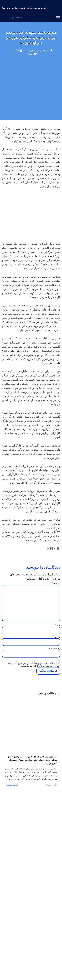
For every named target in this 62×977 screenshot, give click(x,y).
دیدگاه (55, 583)
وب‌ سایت (54, 648)
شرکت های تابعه (32, 50)
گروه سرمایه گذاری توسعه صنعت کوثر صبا (24, 7)
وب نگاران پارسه (31, 971)
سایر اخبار (45, 50)
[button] (58, 17)
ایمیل (56, 636)
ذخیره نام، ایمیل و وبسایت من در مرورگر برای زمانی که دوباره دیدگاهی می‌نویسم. (34, 664)
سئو (12, 967)
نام (57, 624)
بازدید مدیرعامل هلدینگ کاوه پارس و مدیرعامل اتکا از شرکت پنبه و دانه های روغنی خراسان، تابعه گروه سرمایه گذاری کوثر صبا (32, 760)
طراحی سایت (24, 967)
